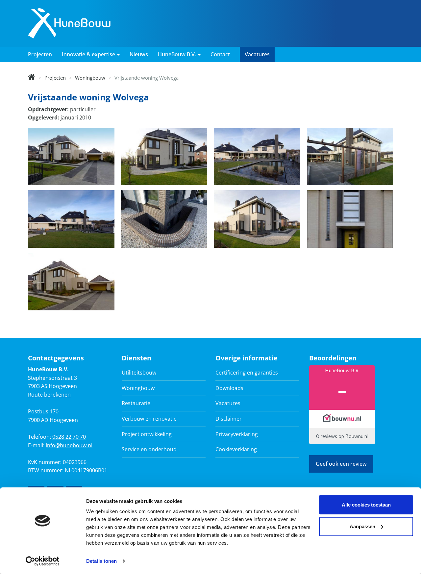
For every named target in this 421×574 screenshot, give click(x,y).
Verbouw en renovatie (149, 418)
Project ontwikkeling (147, 434)
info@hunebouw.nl (69, 445)
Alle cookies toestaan (366, 505)
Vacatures (257, 54)
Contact (220, 54)
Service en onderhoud (149, 449)
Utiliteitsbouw (139, 372)
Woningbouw (90, 77)
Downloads (229, 388)
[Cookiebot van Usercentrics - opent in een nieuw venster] (42, 561)
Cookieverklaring (236, 449)
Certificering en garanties (246, 372)
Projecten (40, 54)
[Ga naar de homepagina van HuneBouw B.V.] (69, 22)
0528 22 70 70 (69, 436)
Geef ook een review (341, 463)
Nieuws (139, 54)
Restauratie (136, 403)
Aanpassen (362, 526)
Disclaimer (228, 418)
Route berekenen (49, 394)
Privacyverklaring (236, 434)
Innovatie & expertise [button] (89, 54)
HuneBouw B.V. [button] (177, 54)
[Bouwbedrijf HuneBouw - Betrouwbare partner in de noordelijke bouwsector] (31, 77)
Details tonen (101, 561)
